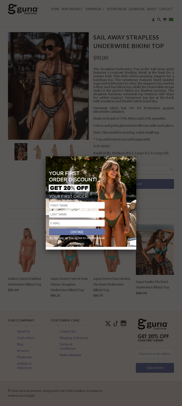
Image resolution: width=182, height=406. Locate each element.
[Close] (133, 159)
